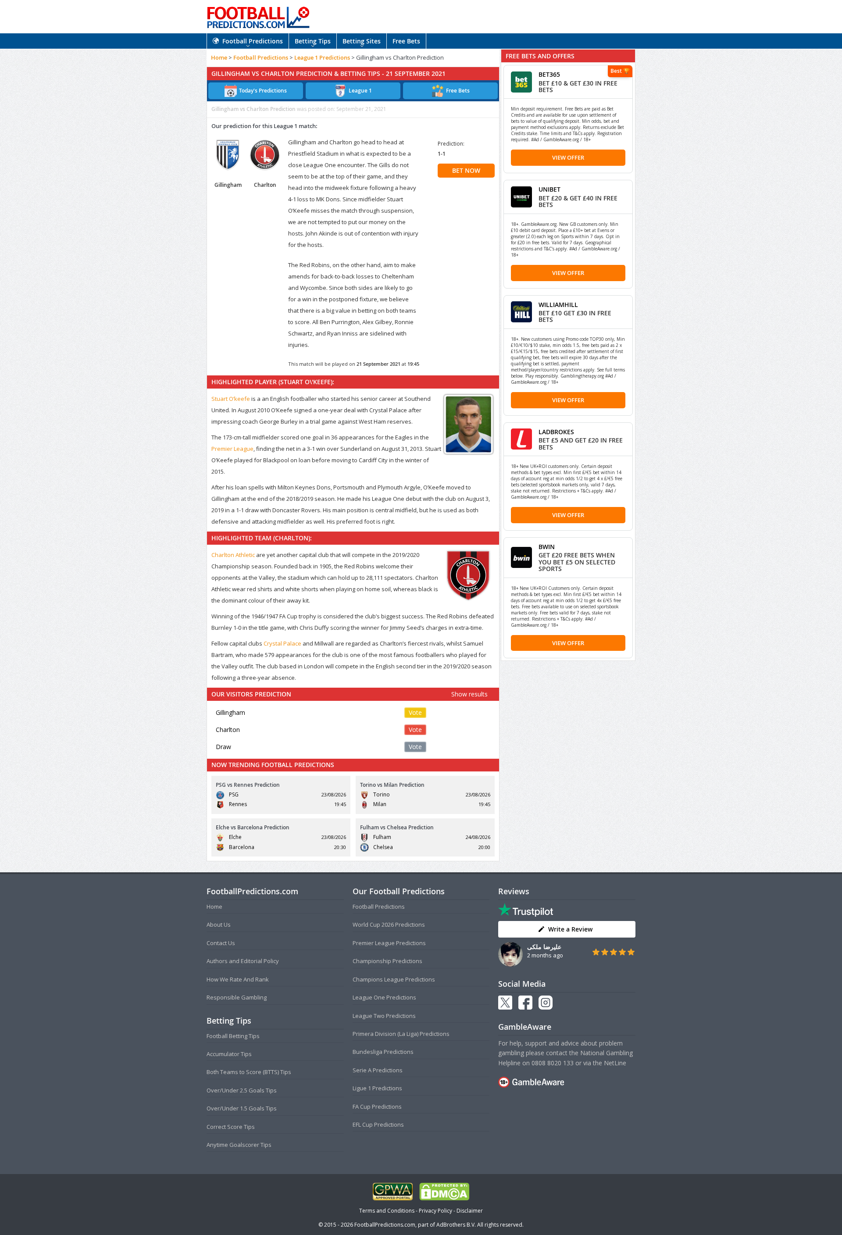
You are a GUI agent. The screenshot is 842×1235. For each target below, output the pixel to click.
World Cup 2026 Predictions (389, 924)
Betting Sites (362, 41)
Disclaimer (470, 1210)
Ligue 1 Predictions (377, 1088)
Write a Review (570, 929)
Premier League (232, 449)
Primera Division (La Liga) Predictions (401, 1034)
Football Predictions (252, 41)
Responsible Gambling (237, 997)
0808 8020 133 (553, 1063)
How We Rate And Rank (238, 979)
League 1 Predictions (322, 57)
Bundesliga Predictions (383, 1052)
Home (219, 57)
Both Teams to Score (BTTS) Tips (249, 1072)
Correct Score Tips (231, 1127)
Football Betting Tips (233, 1036)
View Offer (568, 157)
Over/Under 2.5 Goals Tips (242, 1090)
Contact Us (221, 943)
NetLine (615, 1063)
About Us (219, 924)
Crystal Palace (282, 643)
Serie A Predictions (378, 1070)
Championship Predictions (387, 961)
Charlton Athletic (233, 555)
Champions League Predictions (394, 979)
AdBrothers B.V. (456, 1224)
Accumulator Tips (229, 1054)
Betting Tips (313, 41)
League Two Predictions (384, 1016)
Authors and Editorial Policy (243, 961)
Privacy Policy (435, 1210)
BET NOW (466, 170)
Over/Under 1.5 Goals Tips (242, 1108)
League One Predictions (384, 997)
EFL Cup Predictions (378, 1124)
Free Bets (406, 41)
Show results (469, 694)
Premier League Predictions (389, 943)
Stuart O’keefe (230, 399)
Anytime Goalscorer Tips (239, 1145)
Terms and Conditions (386, 1210)
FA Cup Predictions (377, 1106)
